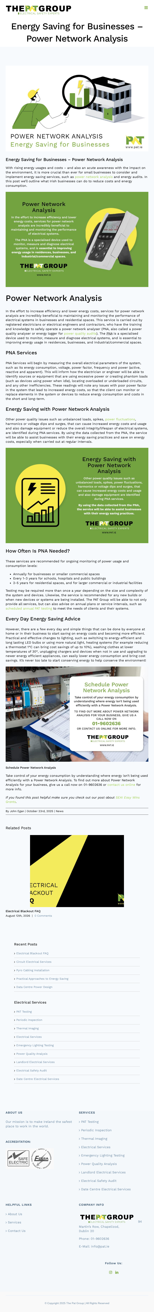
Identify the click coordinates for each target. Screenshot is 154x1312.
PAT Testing (24, 1011)
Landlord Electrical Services (35, 1062)
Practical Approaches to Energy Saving (42, 978)
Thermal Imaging (27, 1028)
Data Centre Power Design (34, 987)
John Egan (17, 811)
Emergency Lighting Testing (35, 1045)
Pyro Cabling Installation (32, 970)
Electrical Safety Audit (31, 1070)
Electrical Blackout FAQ (23, 911)
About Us (15, 1214)
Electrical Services (29, 1037)
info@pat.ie (100, 1246)
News (59, 811)
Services (14, 1222)
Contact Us (17, 1231)
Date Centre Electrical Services (37, 1079)
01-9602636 (100, 1239)
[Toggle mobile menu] (146, 8)
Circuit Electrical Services (33, 962)
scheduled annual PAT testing (29, 608)
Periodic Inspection (29, 1020)
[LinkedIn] (116, 1272)
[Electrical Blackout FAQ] (77, 837)
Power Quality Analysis (32, 1053)
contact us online (121, 785)
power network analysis (94, 177)
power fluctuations (120, 419)
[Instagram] (110, 1272)
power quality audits (80, 333)
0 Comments (43, 915)
